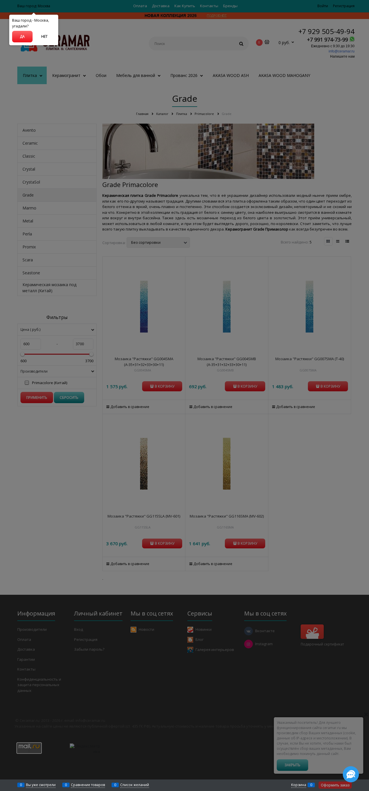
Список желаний (134, 784)
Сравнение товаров (88, 784)
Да (22, 36)
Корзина (298, 784)
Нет (44, 36)
